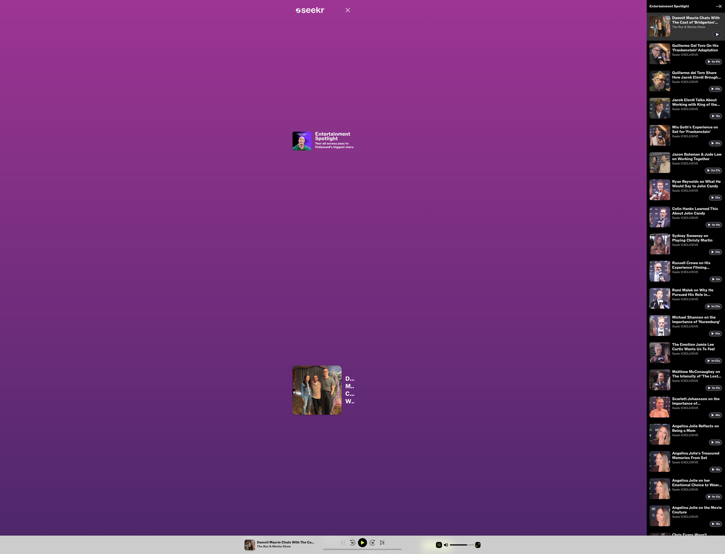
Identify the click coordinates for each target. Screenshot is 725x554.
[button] (283, 545)
